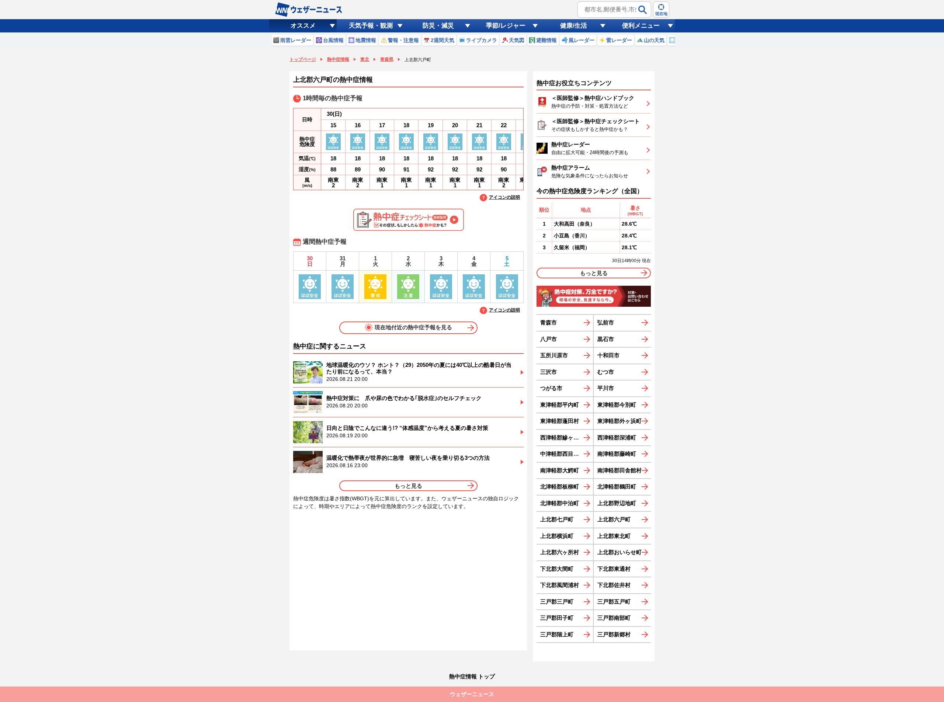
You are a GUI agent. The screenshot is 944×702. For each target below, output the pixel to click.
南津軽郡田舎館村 (619, 470)
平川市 (605, 388)
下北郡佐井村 (614, 585)
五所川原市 (554, 355)
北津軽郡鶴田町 (616, 486)
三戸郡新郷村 (614, 634)
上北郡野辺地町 (616, 503)
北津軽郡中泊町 (559, 503)
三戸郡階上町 (556, 634)
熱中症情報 (338, 59)
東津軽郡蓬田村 (559, 421)
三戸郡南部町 (614, 618)
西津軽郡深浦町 (616, 437)
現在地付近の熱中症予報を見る (413, 327)
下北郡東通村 (614, 569)
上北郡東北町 (614, 536)
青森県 (386, 59)
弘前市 (605, 322)
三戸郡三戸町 (556, 601)
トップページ (302, 59)
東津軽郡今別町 (616, 405)
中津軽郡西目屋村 (562, 454)
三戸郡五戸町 (614, 601)
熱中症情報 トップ (472, 676)
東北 (364, 59)
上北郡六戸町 (614, 519)
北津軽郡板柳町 (559, 486)
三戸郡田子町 (556, 618)
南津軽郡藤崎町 (616, 454)
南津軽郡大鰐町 (559, 470)
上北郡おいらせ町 (619, 552)
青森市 (548, 322)
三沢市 (548, 372)
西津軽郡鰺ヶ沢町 (562, 437)
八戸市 (548, 339)
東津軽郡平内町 (559, 405)
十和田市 (608, 355)
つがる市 (551, 388)
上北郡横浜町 (556, 536)
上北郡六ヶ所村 (559, 552)
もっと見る (408, 486)
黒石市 (605, 339)
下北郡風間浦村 (559, 585)
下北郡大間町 (556, 569)
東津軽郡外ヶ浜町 (619, 421)
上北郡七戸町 (556, 519)
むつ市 (605, 372)
